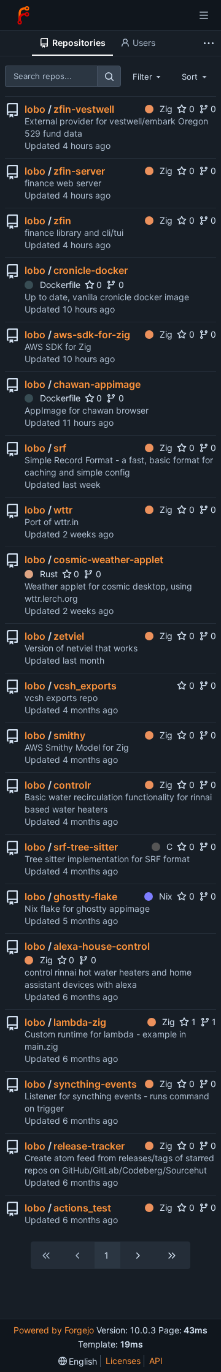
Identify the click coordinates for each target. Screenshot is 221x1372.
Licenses (123, 1360)
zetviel (68, 636)
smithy (69, 735)
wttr (62, 510)
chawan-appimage (97, 384)
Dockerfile (60, 284)
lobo (35, 109)
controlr (72, 785)
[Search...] (108, 76)
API (156, 1360)
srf (59, 448)
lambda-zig (79, 1022)
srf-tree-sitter (85, 847)
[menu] (78, 1361)
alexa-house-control (101, 946)
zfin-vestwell (83, 109)
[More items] (210, 43)
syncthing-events (95, 1084)
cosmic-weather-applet (108, 559)
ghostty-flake (85, 896)
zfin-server (79, 171)
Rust (49, 574)
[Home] (23, 15)
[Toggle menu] (204, 15)
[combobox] (148, 76)
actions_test (82, 1208)
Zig (166, 109)
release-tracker (89, 1146)
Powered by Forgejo (54, 1330)
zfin (62, 220)
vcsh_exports (85, 686)
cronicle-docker (90, 270)
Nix (166, 896)
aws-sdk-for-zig (91, 334)
